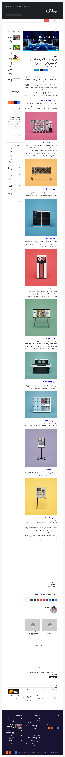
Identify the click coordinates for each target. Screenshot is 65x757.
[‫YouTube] (12, 102)
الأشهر (14, 31)
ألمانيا (54, 594)
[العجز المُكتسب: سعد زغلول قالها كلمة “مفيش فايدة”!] (16, 57)
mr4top (55, 66)
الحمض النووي (16, 112)
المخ (12, 119)
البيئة (13, 108)
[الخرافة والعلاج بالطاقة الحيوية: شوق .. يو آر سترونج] (16, 175)
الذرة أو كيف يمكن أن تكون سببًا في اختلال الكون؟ (10, 720)
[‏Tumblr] (47, 600)
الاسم (56, 661)
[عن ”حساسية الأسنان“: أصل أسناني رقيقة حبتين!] (38, 691)
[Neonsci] (51, 10)
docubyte (53, 582)
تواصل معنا (12, 6)
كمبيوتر (36, 594)
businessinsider (51, 586)
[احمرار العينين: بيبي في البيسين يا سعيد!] (18, 737)
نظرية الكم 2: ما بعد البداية (10, 161)
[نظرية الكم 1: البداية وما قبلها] (16, 168)
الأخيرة (19, 31)
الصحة (11, 115)
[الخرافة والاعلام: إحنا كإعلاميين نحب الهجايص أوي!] (16, 187)
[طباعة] (31, 600)
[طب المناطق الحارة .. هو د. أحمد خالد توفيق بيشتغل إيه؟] (16, 37)
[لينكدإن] (50, 600)
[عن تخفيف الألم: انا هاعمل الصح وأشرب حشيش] (16, 47)
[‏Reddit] (41, 600)
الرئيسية (29, 6)
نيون (41, 752)
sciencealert (52, 584)
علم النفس (12, 125)
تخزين (49, 594)
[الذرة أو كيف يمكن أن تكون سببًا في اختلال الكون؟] (18, 720)
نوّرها (52, 53)
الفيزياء (18, 119)
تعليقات (8, 31)
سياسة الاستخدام (18, 6)
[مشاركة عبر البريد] (35, 600)
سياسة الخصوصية (26, 752)
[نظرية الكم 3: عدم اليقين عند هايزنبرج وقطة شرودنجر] (16, 150)
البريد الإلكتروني (54, 667)
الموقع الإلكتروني (38, 667)
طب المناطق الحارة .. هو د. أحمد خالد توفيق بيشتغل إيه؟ (10, 38)
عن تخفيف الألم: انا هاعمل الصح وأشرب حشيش (10, 48)
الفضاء (12, 117)
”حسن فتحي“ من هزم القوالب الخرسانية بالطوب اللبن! (27, 697)
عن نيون (7, 6)
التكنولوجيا (17, 110)
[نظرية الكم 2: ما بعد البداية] (16, 161)
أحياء (18, 108)
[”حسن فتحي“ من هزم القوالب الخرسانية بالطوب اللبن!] (26, 692)
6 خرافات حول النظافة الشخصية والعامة (32, 731)
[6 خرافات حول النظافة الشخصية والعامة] (16, 79)
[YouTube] (10, 752)
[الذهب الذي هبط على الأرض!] (18, 742)
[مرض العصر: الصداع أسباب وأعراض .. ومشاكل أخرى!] (51, 691)
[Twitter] (13, 752)
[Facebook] (16, 752)
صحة (10, 123)
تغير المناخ (17, 121)
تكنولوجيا (43, 594)
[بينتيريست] (44, 600)
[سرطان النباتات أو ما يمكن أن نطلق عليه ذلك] (18, 732)
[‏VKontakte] (38, 600)
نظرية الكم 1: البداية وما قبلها (10, 168)
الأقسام (24, 6)
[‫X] (53, 600)
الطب (18, 117)
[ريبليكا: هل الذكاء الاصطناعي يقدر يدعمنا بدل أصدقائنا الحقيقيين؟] (16, 68)
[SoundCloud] (7, 752)
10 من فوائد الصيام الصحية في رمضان (33, 743)
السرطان (17, 115)
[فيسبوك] (56, 600)
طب (18, 125)
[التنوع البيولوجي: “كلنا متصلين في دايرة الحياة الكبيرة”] (13, 691)
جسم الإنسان (17, 123)
